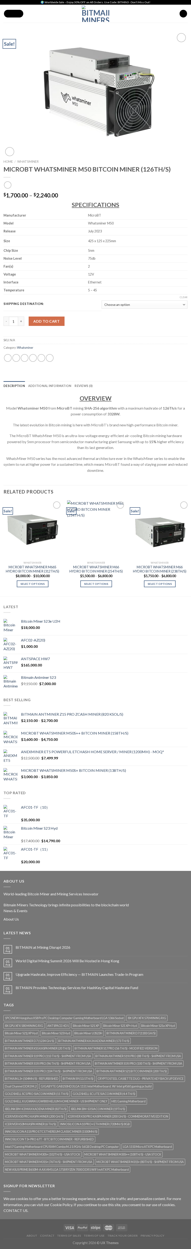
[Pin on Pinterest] (41, 358)
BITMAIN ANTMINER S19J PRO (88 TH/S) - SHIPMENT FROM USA (138, 1056)
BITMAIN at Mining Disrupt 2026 (43, 947)
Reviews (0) (83, 386)
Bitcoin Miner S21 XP (86, 1026)
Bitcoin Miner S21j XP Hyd (21, 1033)
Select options (32, 583)
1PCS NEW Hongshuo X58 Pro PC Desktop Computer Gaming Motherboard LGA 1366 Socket (64, 1018)
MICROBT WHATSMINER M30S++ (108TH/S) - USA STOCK (122, 1154)
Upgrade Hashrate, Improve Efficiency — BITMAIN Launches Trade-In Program (79, 974)
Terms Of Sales (69, 1235)
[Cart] (183, 13)
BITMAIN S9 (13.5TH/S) (78, 1078)
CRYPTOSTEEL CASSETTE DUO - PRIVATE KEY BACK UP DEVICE (141, 1078)
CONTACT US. (15, 1210)
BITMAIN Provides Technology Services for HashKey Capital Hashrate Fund (77, 987)
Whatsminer (28, 161)
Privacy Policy (152, 1235)
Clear (184, 297)
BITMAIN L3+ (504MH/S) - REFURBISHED (31, 1078)
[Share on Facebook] (16, 358)
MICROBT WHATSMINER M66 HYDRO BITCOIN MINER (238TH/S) (159, 569)
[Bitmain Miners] (95, 14)
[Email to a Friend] (33, 358)
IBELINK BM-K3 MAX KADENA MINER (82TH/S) (36, 1109)
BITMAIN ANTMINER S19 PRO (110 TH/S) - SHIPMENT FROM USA (48, 1056)
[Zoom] (9, 151)
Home (8, 161)
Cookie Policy (61, 1204)
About (32, 1235)
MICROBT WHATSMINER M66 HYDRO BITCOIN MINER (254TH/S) (96, 569)
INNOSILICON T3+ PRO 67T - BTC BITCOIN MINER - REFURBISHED (49, 1139)
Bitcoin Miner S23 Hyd (56, 1033)
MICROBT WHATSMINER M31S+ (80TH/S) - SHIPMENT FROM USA (140, 1162)
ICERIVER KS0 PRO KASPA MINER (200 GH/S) (34, 1116)
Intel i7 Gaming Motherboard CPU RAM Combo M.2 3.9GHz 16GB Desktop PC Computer (62, 1147)
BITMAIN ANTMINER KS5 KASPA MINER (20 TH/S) (37, 1048)
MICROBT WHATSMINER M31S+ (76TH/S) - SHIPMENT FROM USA (48, 1162)
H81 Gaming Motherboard (128, 1101)
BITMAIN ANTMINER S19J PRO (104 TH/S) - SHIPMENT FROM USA (48, 1071)
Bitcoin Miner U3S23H (88, 1033)
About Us (11, 919)
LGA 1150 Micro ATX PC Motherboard (147, 1147)
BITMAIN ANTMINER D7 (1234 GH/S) (29, 1041)
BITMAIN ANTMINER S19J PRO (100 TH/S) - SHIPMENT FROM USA (138, 1063)
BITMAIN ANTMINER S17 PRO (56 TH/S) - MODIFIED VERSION (116, 1048)
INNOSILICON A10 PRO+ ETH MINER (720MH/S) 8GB (95, 1124)
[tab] (14, 385)
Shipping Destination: (23, 304)
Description (14, 386)
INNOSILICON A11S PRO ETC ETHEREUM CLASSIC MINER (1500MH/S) (51, 1131)
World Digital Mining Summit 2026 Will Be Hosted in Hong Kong (67, 961)
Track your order (123, 1235)
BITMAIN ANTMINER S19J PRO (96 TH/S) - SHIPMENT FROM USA (48, 1063)
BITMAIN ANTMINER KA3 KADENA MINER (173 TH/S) (93, 1041)
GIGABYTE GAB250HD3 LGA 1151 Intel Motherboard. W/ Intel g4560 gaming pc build (96, 1086)
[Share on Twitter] (24, 358)
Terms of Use (94, 1235)
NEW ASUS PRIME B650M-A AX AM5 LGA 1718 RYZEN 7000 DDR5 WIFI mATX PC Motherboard (67, 1169)
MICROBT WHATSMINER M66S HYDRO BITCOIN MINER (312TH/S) (32, 569)
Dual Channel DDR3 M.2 (21, 1086)
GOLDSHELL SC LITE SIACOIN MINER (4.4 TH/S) (104, 1094)
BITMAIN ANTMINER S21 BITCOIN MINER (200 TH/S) (131, 1071)
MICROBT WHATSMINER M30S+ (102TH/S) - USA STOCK (42, 1154)
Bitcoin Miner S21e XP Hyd (158, 1026)
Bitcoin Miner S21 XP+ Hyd (120, 1026)
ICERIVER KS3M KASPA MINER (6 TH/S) (30, 1124)
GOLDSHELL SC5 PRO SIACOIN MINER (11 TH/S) (36, 1094)
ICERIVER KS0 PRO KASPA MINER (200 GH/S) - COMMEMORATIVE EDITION (118, 1116)
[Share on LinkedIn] (50, 358)
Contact (47, 1235)
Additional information (50, 386)
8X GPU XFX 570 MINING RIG (147, 1018)
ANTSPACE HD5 (58, 1026)
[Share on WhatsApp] (8, 358)
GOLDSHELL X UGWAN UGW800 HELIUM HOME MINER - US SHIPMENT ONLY (56, 1101)
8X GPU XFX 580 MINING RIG (24, 1026)
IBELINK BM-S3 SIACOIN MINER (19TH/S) (98, 1109)
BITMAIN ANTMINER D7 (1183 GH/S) (131, 1033)
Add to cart (46, 321)
